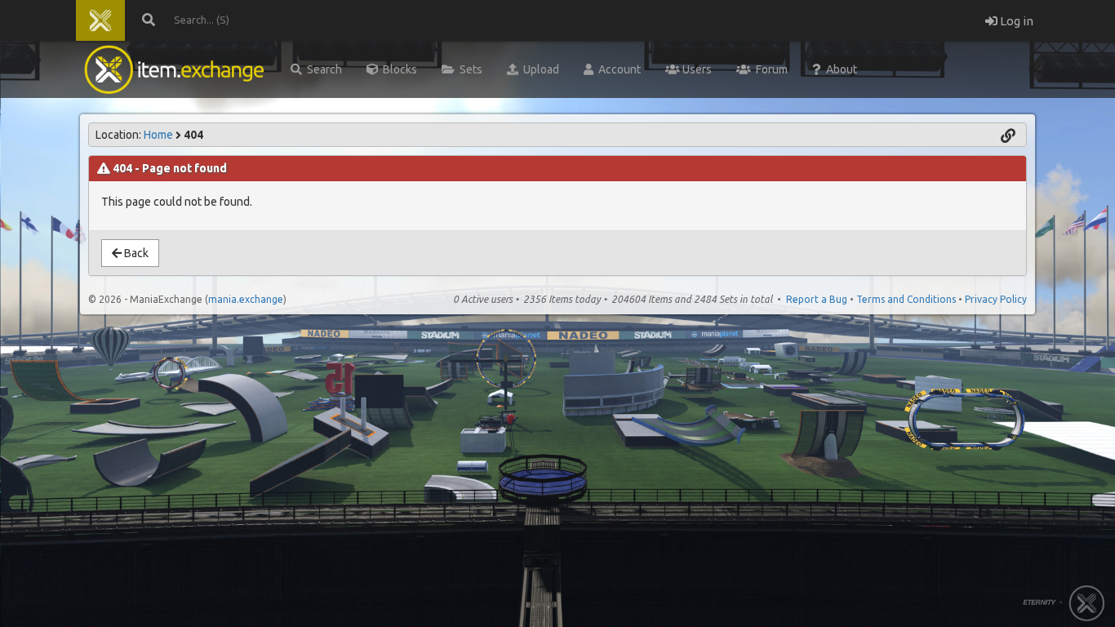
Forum (769, 69)
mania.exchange (245, 299)
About (839, 69)
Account (617, 69)
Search (322, 69)
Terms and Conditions (906, 299)
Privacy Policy (996, 299)
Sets (468, 69)
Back (135, 253)
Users (696, 69)
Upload (538, 69)
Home (158, 134)
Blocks (397, 69)
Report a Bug (816, 299)
